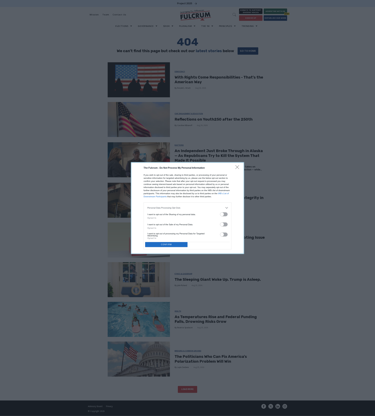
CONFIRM (166, 244)
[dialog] (187, 208)
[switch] (224, 214)
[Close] (238, 168)
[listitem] (187, 207)
